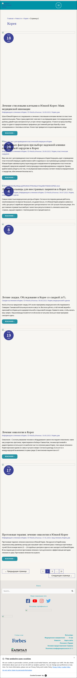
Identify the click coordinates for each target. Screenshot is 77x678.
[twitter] (48, 601)
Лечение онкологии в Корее (18, 432)
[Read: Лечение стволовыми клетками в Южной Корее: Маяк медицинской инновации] (38, 67)
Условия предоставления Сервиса (60, 646)
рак (58, 112)
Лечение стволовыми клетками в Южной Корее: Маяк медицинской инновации (33, 107)
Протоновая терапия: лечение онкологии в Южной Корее (35, 534)
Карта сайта (68, 640)
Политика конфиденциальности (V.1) (59, 648)
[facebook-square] (29, 601)
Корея (54, 112)
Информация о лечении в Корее (14, 112)
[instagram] (42, 601)
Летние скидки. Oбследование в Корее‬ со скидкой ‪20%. (34, 297)
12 (61, 571)
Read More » (11, 132)
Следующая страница (61, 575)
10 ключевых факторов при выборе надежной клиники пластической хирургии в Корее (33, 146)
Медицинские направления (55, 638)
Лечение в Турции (66, 643)
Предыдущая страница (15, 571)
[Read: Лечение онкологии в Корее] (36, 379)
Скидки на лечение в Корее (12, 300)
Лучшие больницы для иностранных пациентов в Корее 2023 (37, 189)
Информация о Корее (10, 192)
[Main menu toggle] (58, 5)
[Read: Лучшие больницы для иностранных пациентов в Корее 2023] (31, 186)
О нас (71, 638)
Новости (57, 640)
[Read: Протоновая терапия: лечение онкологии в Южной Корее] (38, 498)
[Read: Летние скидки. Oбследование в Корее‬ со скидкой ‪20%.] (38, 259)
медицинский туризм (10, 195)
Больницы (69, 635)
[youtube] (36, 601)
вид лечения (56, 538)
